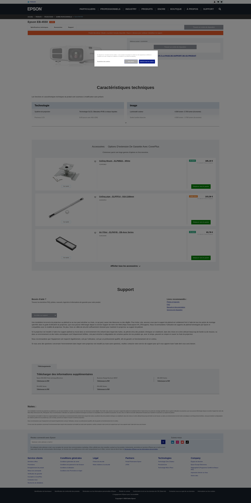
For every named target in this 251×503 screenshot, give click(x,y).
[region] (126, 58)
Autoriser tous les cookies (147, 61)
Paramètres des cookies (103, 61)
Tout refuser (131, 61)
